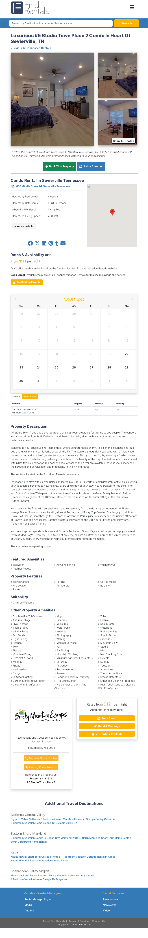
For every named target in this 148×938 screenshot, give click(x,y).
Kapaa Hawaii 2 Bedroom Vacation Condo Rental (39, 860)
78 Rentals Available (108, 734)
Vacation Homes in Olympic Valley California (89, 819)
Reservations (110, 899)
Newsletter (109, 904)
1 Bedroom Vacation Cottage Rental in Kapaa (89, 856)
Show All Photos (123, 141)
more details (25, 226)
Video (106, 910)
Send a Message (109, 726)
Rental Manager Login (38, 899)
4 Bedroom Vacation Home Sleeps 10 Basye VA (39, 879)
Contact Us (98, 921)
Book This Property (61, 166)
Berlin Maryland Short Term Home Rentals (106, 837)
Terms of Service (79, 921)
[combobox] (61, 23)
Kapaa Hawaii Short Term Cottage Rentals (35, 856)
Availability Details (28, 282)
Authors (29, 910)
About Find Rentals (54, 921)
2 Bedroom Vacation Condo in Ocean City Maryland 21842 (45, 837)
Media (28, 904)
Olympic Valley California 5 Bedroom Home (36, 819)
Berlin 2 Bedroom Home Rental (29, 841)
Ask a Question (93, 166)
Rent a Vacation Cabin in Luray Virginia (72, 875)
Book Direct (109, 718)
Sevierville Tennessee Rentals (32, 48)
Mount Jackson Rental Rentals (29, 875)
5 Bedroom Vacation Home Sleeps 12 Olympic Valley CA (44, 822)
